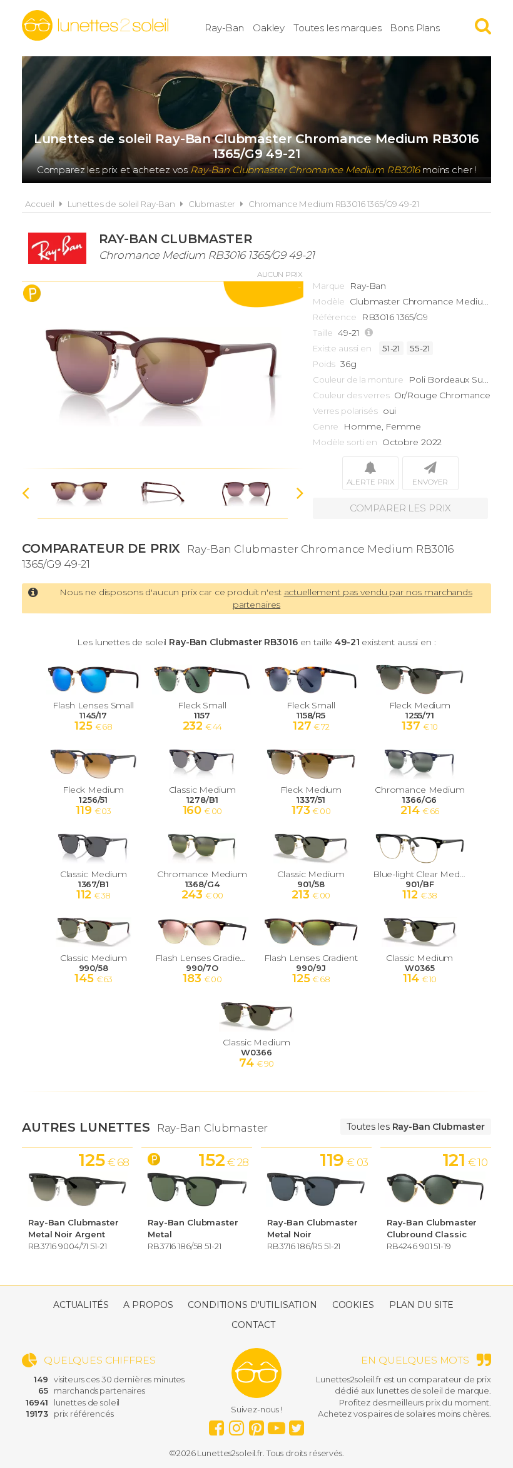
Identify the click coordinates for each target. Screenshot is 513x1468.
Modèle (329, 301)
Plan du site (421, 1304)
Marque (329, 286)
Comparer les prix (401, 508)
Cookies (353, 1304)
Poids (324, 364)
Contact (253, 1324)
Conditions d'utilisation (252, 1304)
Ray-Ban (224, 28)
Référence (335, 317)
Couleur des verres (351, 395)
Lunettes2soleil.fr (95, 25)
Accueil (39, 204)
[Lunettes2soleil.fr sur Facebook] (216, 1425)
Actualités (81, 1304)
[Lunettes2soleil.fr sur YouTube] (276, 1425)
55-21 (420, 348)
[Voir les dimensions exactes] (370, 333)
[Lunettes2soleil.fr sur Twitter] (296, 1425)
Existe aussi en (342, 348)
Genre (325, 426)
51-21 (391, 348)
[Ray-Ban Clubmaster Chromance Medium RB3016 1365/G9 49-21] (162, 375)
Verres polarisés (345, 411)
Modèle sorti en (345, 442)
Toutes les (416, 1126)
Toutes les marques (337, 28)
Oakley (269, 28)
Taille (323, 333)
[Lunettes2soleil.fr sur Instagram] (236, 1425)
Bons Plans (415, 28)
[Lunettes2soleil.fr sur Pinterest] (256, 1425)
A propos (148, 1304)
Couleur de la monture (358, 380)
